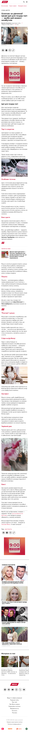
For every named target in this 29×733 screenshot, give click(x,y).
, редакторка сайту (11, 23)
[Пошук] (24, 2)
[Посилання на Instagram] (16, 689)
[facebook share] (3, 50)
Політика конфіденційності (14, 724)
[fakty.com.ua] (10, 729)
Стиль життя (5, 10)
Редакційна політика (14, 706)
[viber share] (9, 50)
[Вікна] (4, 2)
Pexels (5, 45)
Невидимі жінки (22, 6)
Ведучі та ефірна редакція (14, 698)
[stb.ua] (2, 729)
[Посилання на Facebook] (8, 689)
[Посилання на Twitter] (20, 689)
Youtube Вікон (5, 524)
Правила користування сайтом (14, 722)
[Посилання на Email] (24, 689)
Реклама (14, 712)
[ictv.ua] (18, 729)
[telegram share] (6, 50)
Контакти (14, 710)
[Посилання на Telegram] (5, 689)
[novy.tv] (26, 729)
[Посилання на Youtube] (12, 689)
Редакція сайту (14, 700)
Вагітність (8, 529)
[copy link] (13, 50)
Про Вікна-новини (14, 704)
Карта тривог (13, 6)
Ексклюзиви (4, 6)
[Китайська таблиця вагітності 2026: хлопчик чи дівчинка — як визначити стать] (9, 661)
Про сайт (14, 702)
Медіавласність (14, 708)
